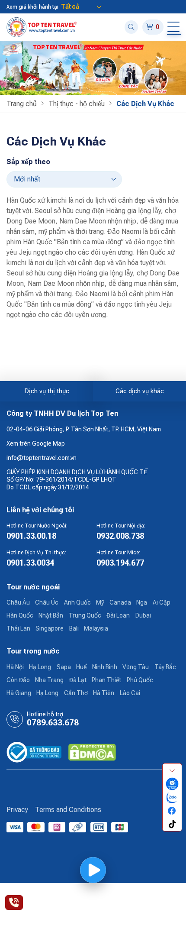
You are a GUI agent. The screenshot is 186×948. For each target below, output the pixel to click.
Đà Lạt (78, 679)
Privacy (17, 810)
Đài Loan (118, 615)
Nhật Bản (50, 615)
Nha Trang (49, 679)
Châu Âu (18, 602)
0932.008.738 (120, 535)
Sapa (64, 666)
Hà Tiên (103, 692)
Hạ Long (40, 666)
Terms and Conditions (68, 810)
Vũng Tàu (135, 666)
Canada (120, 602)
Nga (141, 602)
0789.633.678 (53, 723)
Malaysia (96, 628)
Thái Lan (18, 628)
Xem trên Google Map (35, 443)
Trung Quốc (85, 615)
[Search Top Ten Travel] (131, 27)
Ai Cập (161, 602)
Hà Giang (18, 692)
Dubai (143, 615)
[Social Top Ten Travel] (172, 783)
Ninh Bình (104, 666)
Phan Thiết (106, 679)
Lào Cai (130, 692)
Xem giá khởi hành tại (32, 7)
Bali (74, 628)
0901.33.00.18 (31, 535)
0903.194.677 (120, 562)
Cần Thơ (76, 692)
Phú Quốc (140, 679)
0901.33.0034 (30, 562)
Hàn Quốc (19, 615)
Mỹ (100, 602)
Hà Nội (15, 666)
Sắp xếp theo (28, 162)
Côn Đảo (18, 679)
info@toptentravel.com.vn (41, 457)
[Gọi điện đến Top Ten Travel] (14, 902)
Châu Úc (46, 602)
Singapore (49, 628)
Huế (81, 666)
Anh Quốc (77, 602)
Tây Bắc (165, 666)
